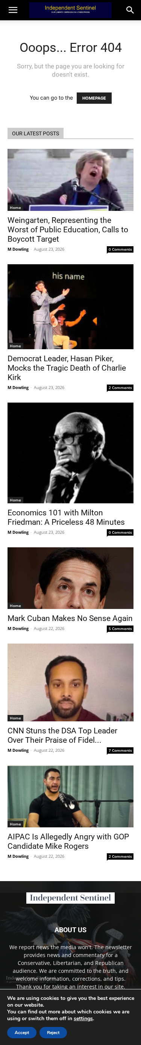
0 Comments (120, 249)
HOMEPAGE (94, 98)
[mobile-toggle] (13, 10)
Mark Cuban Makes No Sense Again (70, 618)
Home (15, 207)
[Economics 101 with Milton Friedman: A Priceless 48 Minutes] (70, 453)
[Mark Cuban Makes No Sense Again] (70, 578)
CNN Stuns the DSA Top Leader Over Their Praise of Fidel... (62, 735)
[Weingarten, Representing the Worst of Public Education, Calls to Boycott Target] (70, 180)
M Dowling (18, 249)
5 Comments (120, 628)
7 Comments (120, 750)
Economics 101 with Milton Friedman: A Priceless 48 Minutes (66, 517)
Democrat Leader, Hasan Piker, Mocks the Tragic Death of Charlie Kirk (67, 368)
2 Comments (120, 387)
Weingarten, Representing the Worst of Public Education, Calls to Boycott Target (68, 230)
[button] (130, 10)
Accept (22, 1033)
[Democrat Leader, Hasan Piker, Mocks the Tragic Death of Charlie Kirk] (70, 306)
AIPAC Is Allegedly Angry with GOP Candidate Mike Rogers (68, 841)
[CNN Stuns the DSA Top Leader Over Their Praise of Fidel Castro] (70, 682)
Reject (53, 1033)
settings (83, 1018)
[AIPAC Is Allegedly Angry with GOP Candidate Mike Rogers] (70, 796)
